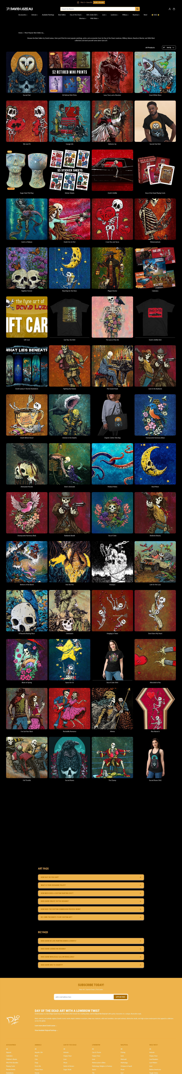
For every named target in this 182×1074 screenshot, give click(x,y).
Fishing (123, 1052)
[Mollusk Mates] (112, 463)
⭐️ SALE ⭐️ (155, 15)
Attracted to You (155, 682)
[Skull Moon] (155, 463)
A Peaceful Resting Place (27, 633)
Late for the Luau (155, 584)
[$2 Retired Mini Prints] (69, 72)
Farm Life (38, 1066)
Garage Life (69, 144)
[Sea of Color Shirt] (112, 659)
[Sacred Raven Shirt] (155, 757)
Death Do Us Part (69, 242)
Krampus (112, 584)
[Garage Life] (69, 121)
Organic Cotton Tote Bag (112, 438)
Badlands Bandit (69, 535)
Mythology (124, 1063)
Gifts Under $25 (91, 15)
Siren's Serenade (69, 487)
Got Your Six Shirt (69, 340)
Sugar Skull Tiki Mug (26, 193)
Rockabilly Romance (69, 731)
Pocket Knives (10, 1069)
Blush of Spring (27, 682)
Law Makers (153, 1063)
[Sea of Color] (112, 512)
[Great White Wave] (155, 72)
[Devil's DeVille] (112, 170)
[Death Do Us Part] (69, 219)
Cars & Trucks (96, 1052)
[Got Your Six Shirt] (69, 317)
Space (94, 1069)
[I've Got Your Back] (26, 708)
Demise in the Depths (70, 438)
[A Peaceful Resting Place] (26, 610)
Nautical (136, 15)
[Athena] (112, 708)
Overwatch (69, 633)
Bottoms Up (112, 144)
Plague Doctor (112, 291)
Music (65, 1063)
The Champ (112, 780)
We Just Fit (27, 144)
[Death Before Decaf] (26, 415)
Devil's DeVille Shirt (155, 340)
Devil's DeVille (112, 193)
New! (145, 15)
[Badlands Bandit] (69, 512)
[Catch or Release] (26, 219)
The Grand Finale (112, 389)
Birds (36, 1056)
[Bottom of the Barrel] (26, 561)
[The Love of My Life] (112, 317)
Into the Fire (70, 584)
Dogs (36, 1063)
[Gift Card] (26, 317)
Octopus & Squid (126, 1066)
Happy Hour (39, 1069)
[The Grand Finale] (112, 366)
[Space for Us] (69, 659)
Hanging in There (112, 633)
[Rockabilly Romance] (69, 708)
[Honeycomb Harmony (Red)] (26, 512)
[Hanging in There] (112, 610)
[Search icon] (137, 9)
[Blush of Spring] (26, 659)
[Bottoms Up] (112, 121)
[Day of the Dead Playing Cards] (155, 170)
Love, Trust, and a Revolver (112, 95)
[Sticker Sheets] (69, 170)
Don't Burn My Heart (155, 633)
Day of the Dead (75, 15)
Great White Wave (155, 95)
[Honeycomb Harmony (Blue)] (155, 415)
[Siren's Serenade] (69, 463)
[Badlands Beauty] (155, 512)
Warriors (82, 18)
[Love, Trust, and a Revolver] (112, 72)
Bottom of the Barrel (27, 584)
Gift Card (27, 340)
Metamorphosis (155, 242)
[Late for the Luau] (155, 561)
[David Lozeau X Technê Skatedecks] (26, 366)
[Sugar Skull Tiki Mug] (26, 170)
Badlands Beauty (155, 535)
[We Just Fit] (26, 121)
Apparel (8, 1052)
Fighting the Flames (69, 389)
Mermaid (123, 1059)
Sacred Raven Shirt (155, 780)
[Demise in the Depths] (69, 415)
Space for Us (69, 682)
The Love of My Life (112, 340)
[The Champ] (112, 757)
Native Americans (155, 1069)
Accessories (22, 15)
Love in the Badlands (155, 389)
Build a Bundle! (25, 2)
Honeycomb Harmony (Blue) (155, 438)
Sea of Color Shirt (112, 682)
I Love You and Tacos (112, 242)
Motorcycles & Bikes (98, 1063)
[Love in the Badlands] (155, 366)
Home (20, 33)
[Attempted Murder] (26, 463)
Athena (112, 731)
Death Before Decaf (26, 438)
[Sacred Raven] (69, 757)
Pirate (122, 1069)
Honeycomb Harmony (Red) (27, 535)
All (7, 1049)
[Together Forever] (26, 268)
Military (125, 15)
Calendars (155, 291)
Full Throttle (27, 780)
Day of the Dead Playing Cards (155, 193)
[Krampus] (112, 561)
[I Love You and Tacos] (112, 219)
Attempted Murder (27, 487)
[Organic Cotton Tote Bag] (112, 415)
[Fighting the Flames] (69, 366)
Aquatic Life (39, 1052)
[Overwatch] (69, 610)
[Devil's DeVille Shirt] (155, 317)
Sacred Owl (27, 95)
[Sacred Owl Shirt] (155, 121)
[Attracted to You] (155, 659)
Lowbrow (114, 15)
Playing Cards (10, 1066)
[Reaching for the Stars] (69, 268)
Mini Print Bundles (12, 1063)
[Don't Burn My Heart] (155, 610)
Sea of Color (112, 535)
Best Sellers (62, 15)
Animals (34, 15)
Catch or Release (26, 242)
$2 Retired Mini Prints (69, 95)
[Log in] (170, 9)
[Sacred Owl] (26, 72)
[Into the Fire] (69, 561)
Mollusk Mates (112, 487)
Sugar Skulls (67, 1069)
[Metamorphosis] (155, 219)
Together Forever (26, 291)
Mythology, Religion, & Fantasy (102, 1066)
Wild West (94, 18)
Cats (36, 1059)
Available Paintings (48, 15)
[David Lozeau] (19, 9)
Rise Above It (155, 731)
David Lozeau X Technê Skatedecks (26, 389)
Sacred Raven (69, 780)
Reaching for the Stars (69, 291)
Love (104, 15)
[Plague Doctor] (112, 268)
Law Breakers (153, 1059)
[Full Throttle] (26, 757)
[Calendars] (155, 268)
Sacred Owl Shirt (155, 144)
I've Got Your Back (27, 731)
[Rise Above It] (155, 708)
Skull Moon (155, 487)
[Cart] (174, 9)
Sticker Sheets (69, 193)
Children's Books (11, 1059)
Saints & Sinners (68, 1066)
